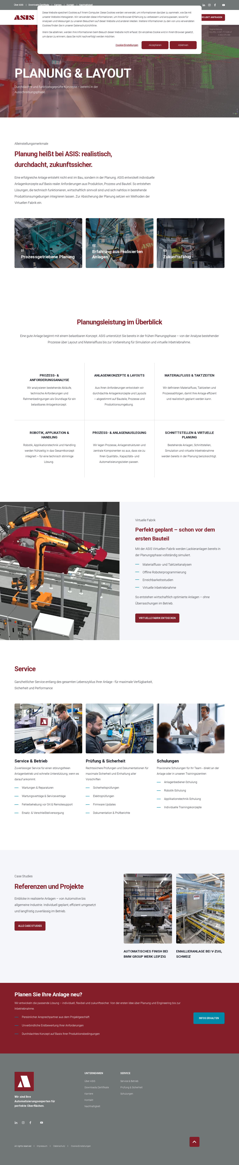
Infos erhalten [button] (209, 1018)
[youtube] (40, 1122)
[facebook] (30, 1122)
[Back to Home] (24, 17)
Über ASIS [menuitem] (90, 1081)
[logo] (24, 1081)
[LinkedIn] (204, 5)
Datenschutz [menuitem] (59, 1146)
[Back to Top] (194, 1142)
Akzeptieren (155, 45)
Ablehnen (183, 45)
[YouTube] (223, 5)
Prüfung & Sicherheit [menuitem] (131, 1087)
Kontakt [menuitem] (89, 1100)
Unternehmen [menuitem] (94, 1073)
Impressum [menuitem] (42, 1146)
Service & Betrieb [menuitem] (129, 1081)
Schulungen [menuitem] (126, 1093)
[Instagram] (209, 5)
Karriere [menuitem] (89, 1093)
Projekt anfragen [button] (211, 17)
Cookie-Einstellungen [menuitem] (81, 1146)
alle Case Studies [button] (30, 925)
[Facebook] (215, 5)
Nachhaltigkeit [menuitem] (92, 1106)
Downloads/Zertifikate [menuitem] (97, 1087)
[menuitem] (18, 5)
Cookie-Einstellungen (127, 45)
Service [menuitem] (125, 1073)
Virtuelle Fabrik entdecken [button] (157, 618)
